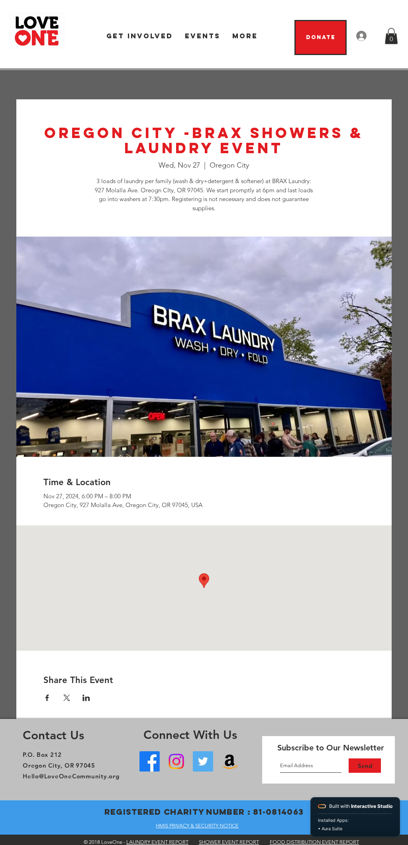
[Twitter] (203, 761)
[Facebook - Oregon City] (149, 761)
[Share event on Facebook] (47, 698)
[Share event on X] (67, 698)
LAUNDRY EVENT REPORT (157, 842)
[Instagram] (176, 761)
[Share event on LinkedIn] (86, 698)
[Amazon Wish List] (230, 761)
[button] (139, 36)
